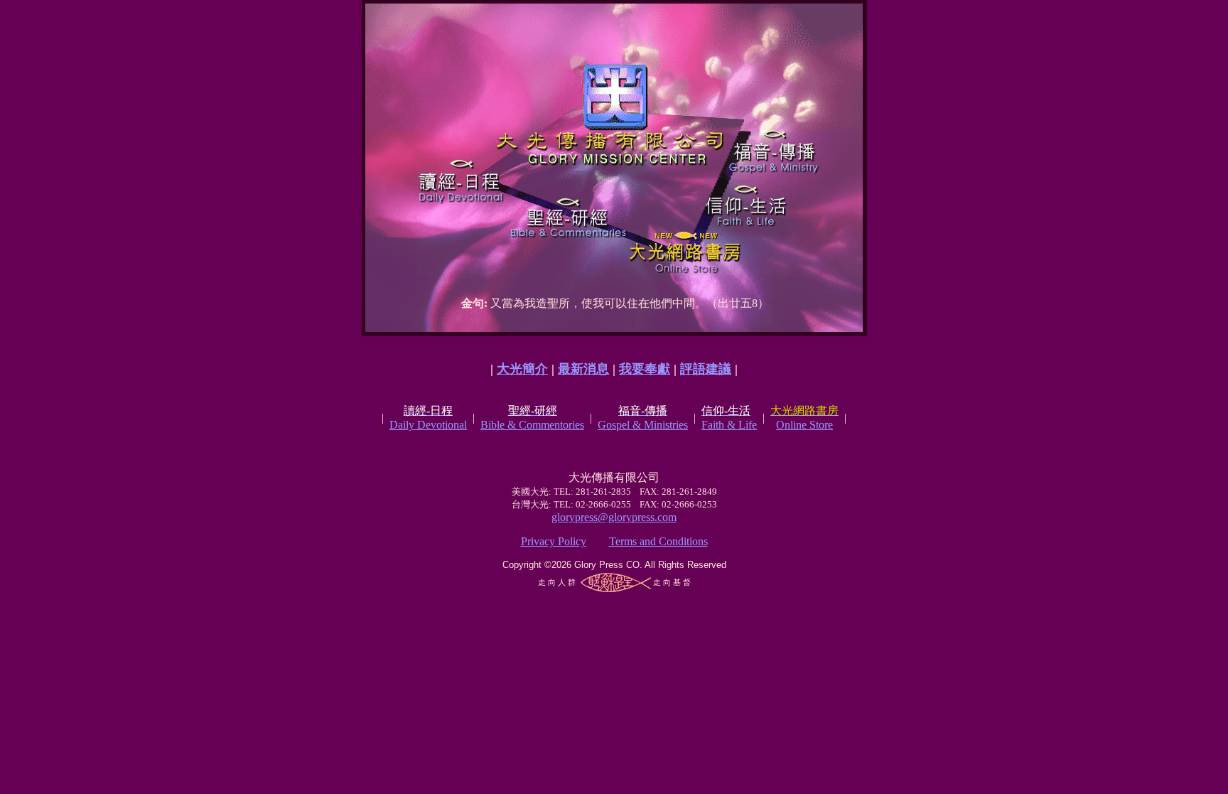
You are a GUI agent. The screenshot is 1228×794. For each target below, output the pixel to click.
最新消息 (583, 369)
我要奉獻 (644, 369)
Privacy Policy (553, 541)
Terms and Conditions (658, 541)
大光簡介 (522, 369)
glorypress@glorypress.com (614, 517)
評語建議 (705, 369)
